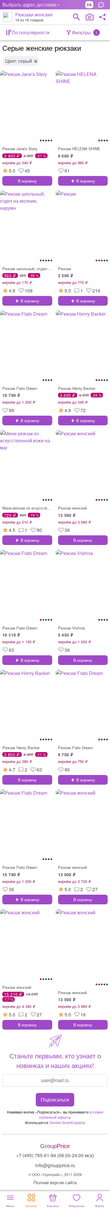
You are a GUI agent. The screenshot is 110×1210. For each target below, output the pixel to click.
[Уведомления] (103, 4)
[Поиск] (76, 17)
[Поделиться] (102, 17)
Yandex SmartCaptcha (67, 1122)
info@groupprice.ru (55, 1165)
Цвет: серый (18, 60)
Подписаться (55, 1099)
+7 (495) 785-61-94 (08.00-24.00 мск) (55, 1155)
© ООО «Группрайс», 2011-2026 (55, 1174)
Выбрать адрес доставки (29, 4)
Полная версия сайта (55, 1182)
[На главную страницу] (7, 17)
